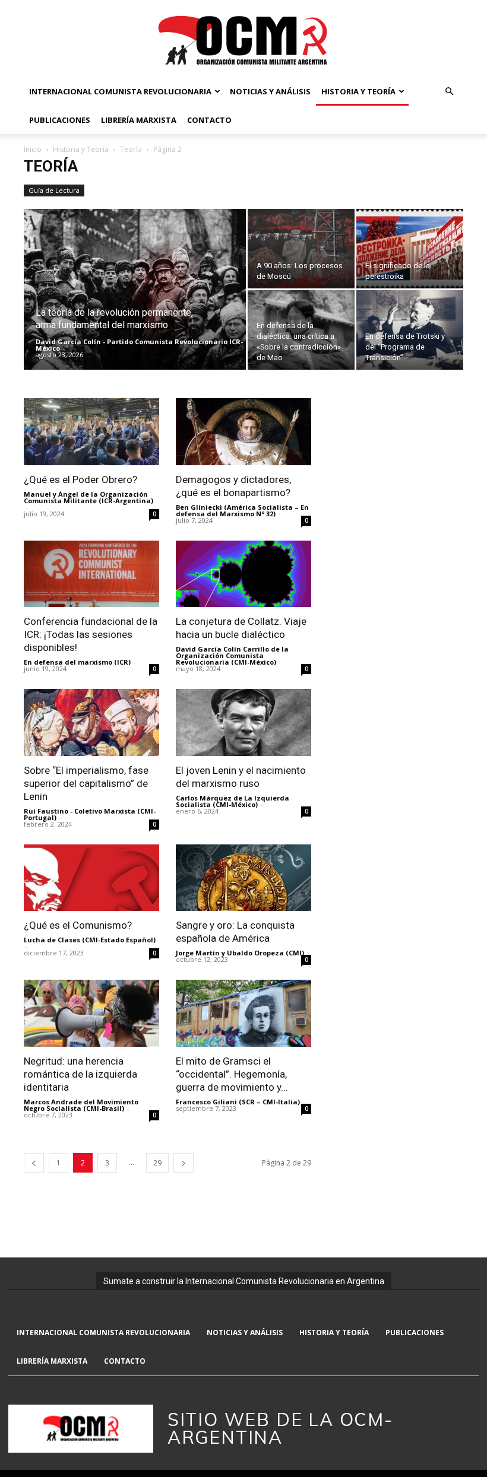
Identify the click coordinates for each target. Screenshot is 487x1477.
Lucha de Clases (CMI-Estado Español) (90, 939)
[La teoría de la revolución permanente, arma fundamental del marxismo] (135, 305)
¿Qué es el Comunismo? (78, 925)
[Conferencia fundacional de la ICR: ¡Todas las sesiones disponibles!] (91, 574)
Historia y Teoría (358, 91)
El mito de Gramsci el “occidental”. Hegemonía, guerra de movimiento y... (232, 1074)
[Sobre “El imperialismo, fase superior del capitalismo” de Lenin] (91, 722)
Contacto (209, 120)
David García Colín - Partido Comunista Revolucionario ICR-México (139, 344)
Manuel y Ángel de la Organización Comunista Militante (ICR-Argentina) (88, 497)
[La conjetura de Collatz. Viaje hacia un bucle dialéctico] (243, 574)
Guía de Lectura (54, 190)
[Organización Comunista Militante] (243, 39)
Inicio (33, 149)
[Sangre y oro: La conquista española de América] (243, 877)
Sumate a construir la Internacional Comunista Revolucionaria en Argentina (243, 1281)
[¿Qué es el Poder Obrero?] (91, 431)
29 (157, 1163)
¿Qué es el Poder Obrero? (80, 479)
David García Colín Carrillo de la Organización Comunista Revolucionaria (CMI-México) (232, 655)
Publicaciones (59, 120)
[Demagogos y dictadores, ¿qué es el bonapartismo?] (243, 431)
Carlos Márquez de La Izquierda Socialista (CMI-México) (232, 801)
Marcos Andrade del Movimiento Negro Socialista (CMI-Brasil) (81, 1105)
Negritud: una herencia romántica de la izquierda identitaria (80, 1074)
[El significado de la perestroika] (409, 248)
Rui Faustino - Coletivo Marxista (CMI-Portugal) (90, 814)
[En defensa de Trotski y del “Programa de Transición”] (409, 330)
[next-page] (183, 1163)
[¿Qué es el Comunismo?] (91, 877)
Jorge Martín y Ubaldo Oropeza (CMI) (240, 952)
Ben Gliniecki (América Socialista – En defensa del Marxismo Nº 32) (242, 510)
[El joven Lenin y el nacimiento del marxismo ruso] (243, 722)
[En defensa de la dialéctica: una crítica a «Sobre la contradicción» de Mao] (301, 330)
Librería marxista (138, 120)
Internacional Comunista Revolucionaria (120, 91)
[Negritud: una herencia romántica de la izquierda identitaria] (91, 1013)
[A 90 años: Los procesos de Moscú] (301, 248)
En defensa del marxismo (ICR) (77, 661)
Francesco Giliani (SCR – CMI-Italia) (238, 1101)
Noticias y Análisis (270, 91)
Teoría (131, 149)
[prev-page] (34, 1163)
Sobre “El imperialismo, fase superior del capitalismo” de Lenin (86, 783)
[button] (449, 91)
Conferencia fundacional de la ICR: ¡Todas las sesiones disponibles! (90, 634)
